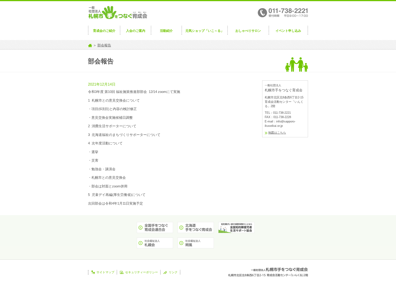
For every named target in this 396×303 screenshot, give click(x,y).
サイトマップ (105, 272)
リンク (173, 272)
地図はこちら (277, 132)
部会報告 (104, 45)
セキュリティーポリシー (141, 272)
